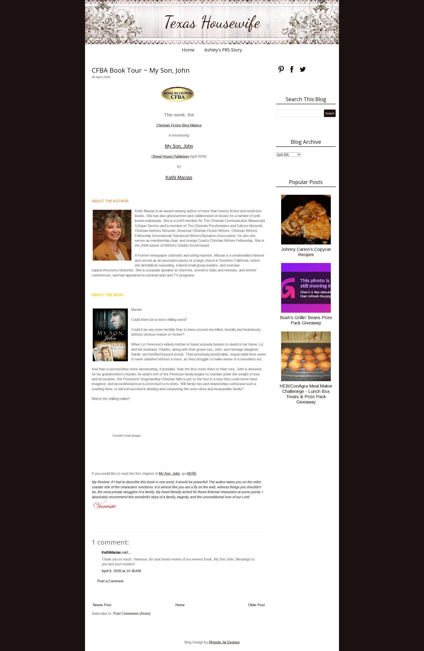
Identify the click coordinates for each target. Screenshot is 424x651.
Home (188, 50)
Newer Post (102, 605)
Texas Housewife (212, 22)
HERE (192, 473)
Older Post (256, 605)
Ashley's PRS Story (223, 50)
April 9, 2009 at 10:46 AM (121, 571)
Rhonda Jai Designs (224, 642)
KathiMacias (111, 552)
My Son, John (179, 145)
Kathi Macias (178, 177)
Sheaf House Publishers (170, 156)
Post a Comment (110, 581)
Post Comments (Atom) (131, 613)
